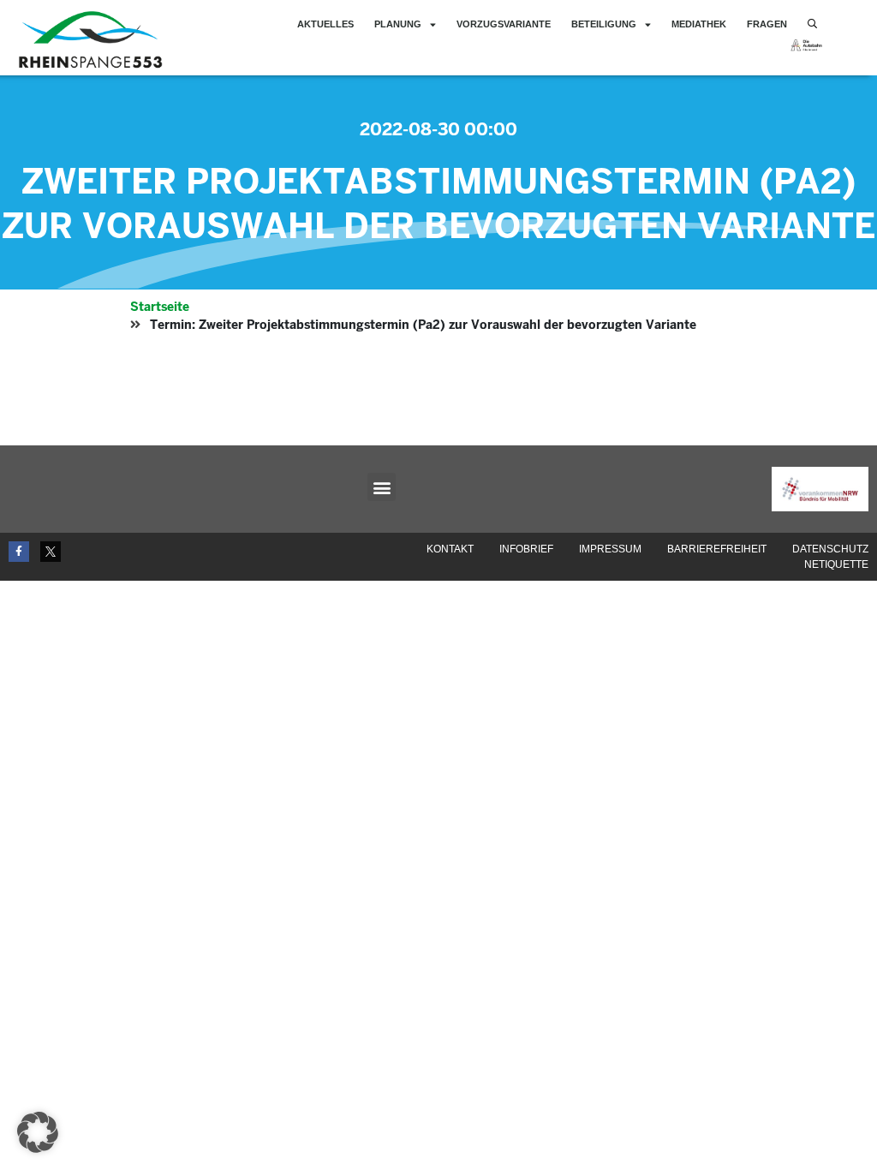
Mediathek (698, 24)
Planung (397, 24)
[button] (381, 487)
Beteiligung (603, 24)
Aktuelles (325, 24)
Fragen (767, 24)
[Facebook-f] (19, 551)
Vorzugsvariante (503, 24)
